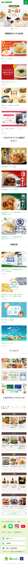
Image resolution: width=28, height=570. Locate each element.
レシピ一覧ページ (14, 513)
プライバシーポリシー (20, 563)
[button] (11, 28)
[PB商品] (14, 388)
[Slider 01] (14, 15)
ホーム (5, 563)
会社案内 (8, 563)
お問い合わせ (13, 563)
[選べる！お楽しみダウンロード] (14, 376)
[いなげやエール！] (14, 363)
